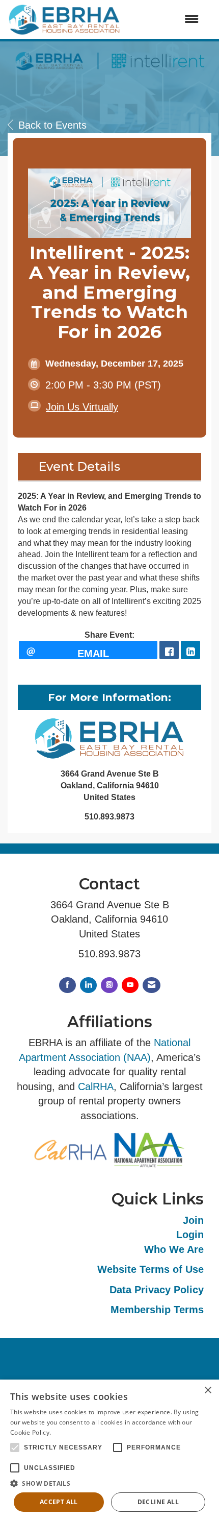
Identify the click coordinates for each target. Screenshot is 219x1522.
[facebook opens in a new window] (169, 650)
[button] (109, 1483)
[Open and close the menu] (165, 20)
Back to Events (52, 125)
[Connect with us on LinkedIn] (88, 985)
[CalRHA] (70, 1149)
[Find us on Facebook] (67, 985)
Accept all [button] (59, 1501)
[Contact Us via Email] (151, 985)
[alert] (109, 1451)
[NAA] (149, 1149)
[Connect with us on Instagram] (109, 985)
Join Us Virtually (82, 407)
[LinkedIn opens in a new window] (190, 650)
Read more (69, 1432)
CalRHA (96, 1086)
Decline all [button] (158, 1501)
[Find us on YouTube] (130, 985)
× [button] (207, 1390)
